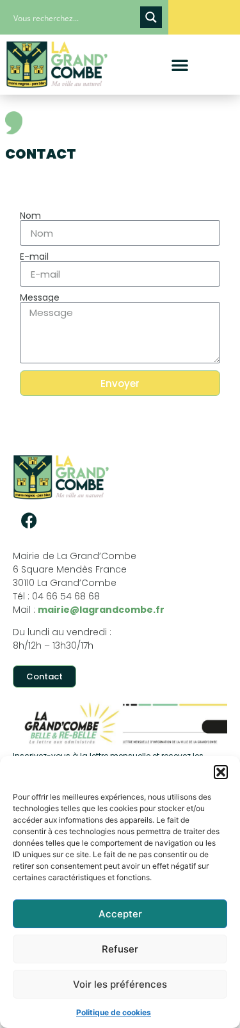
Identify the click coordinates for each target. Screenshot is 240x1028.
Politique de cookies (113, 1012)
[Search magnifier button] (151, 17)
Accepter (120, 914)
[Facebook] (29, 521)
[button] (220, 772)
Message (40, 297)
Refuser (120, 949)
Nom (30, 215)
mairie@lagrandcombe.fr (101, 609)
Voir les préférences (120, 984)
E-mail (34, 256)
